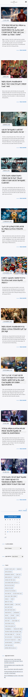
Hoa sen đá (8, 593)
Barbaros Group (9, 574)
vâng (19, 639)
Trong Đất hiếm (18, 628)
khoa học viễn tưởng (10, 596)
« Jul (5, 537)
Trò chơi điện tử (9, 634)
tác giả (18, 634)
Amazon (19, 569)
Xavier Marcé (8, 642)
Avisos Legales (20, 694)
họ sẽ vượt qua (17, 593)
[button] (26, 2)
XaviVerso (17, 642)
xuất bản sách (9, 645)
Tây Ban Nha (17, 637)
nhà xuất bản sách (10, 609)
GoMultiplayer (9, 588)
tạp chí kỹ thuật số (10, 639)
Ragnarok (16, 612)
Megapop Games (9, 604)
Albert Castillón (10, 569)
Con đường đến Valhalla (11, 582)
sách (17, 615)
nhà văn (18, 604)
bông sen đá (8, 577)
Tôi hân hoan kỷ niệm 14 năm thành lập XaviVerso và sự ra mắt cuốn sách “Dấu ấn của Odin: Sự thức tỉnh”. (13, 661)
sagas (6, 615)
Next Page (23, 510)
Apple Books (8, 571)
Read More (23, 50)
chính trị (16, 577)
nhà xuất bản (8, 607)
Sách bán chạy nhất (10, 618)
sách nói (7, 620)
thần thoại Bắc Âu (10, 626)
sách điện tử (15, 620)
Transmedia (8, 628)
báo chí (19, 574)
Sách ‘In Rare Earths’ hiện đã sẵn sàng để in (13, 669)
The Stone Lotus (9, 623)
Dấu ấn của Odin (9, 585)
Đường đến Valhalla (10, 647)
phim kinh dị (8, 612)
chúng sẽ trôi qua (10, 579)
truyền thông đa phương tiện (13, 631)
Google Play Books (10, 590)
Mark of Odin (8, 601)
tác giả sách (8, 637)
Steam (12, 615)
